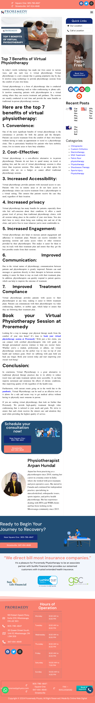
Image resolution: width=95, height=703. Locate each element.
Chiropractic (77, 146)
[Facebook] (81, 3)
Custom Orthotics (79, 149)
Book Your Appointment (79, 74)
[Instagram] (91, 3)
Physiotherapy (77, 164)
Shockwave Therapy (80, 167)
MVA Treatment (78, 155)
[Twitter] (86, 3)
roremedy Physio (34, 698)
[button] (92, 12)
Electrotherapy (77, 152)
